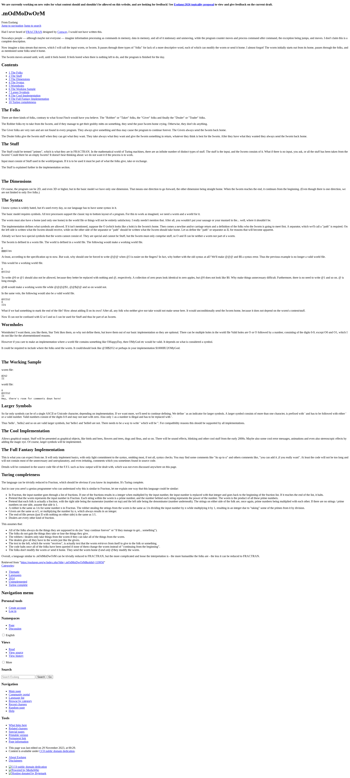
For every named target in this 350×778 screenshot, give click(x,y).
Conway (62, 31)
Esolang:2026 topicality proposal (194, 4)
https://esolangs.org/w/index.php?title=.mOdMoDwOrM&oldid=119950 (62, 562)
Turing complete (18, 585)
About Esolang (17, 757)
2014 (12, 578)
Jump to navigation (12, 25)
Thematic (14, 571)
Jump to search (32, 25)
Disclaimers (15, 760)
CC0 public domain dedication (57, 751)
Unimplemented (18, 581)
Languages (15, 575)
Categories (7, 565)
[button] (3, 635)
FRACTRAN (34, 31)
